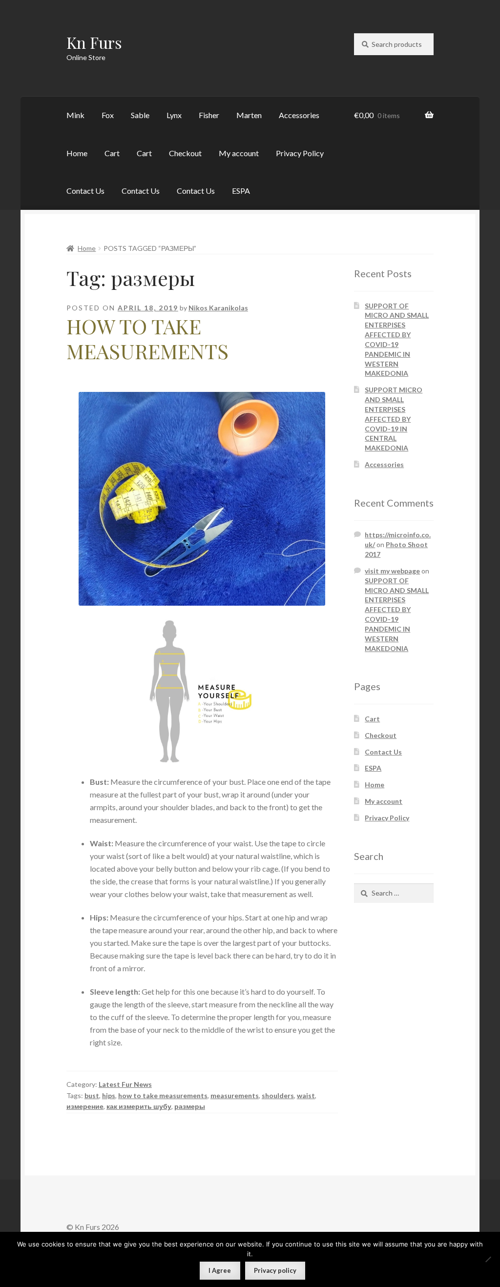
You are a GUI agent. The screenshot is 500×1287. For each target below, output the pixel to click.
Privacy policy (275, 1270)
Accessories (299, 115)
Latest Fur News (125, 1084)
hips (108, 1095)
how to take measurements (163, 1095)
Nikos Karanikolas (218, 308)
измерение (85, 1106)
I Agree (219, 1270)
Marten (249, 115)
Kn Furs (94, 42)
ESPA (241, 190)
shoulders (278, 1095)
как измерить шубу (138, 1106)
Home (76, 153)
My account (239, 153)
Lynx (174, 115)
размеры (189, 1106)
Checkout (185, 153)
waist (306, 1095)
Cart (112, 153)
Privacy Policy (300, 153)
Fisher (209, 115)
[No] (488, 1259)
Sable (140, 115)
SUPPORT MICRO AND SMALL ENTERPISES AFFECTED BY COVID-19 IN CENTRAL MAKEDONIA (393, 419)
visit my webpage (392, 571)
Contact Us (85, 190)
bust (91, 1095)
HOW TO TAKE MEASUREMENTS (147, 338)
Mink (75, 115)
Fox (108, 115)
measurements (234, 1095)
